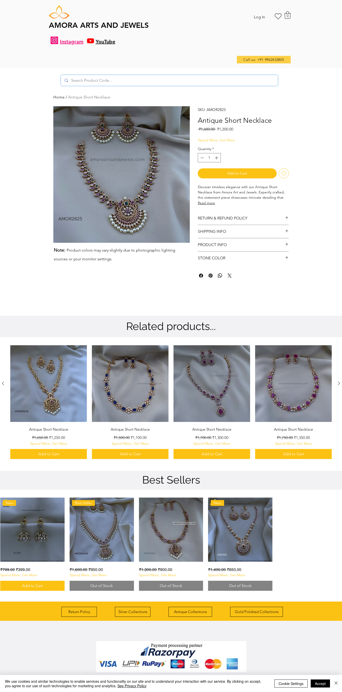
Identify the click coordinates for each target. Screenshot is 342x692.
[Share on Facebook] (201, 276)
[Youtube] (90, 41)
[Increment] (217, 157)
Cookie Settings (291, 683)
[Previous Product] (3, 383)
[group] (171, 402)
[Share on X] (230, 276)
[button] (287, 15)
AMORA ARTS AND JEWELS (99, 25)
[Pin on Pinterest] (211, 276)
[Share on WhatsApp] (220, 276)
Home (59, 97)
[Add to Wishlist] (284, 173)
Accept (320, 683)
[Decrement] (202, 157)
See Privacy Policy (131, 685)
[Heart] (278, 16)
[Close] (336, 683)
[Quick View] (48, 383)
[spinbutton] (209, 157)
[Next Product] (339, 383)
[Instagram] (54, 40)
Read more (206, 203)
